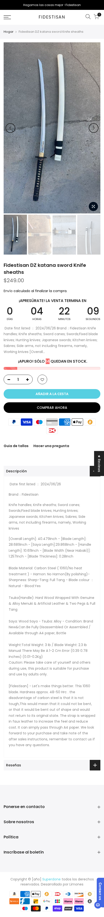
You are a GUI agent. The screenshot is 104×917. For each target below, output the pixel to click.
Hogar (9, 32)
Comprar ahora (52, 407)
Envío (9, 291)
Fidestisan (52, 17)
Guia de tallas (16, 445)
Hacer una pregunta (51, 445)
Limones (76, 884)
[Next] (93, 128)
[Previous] (10, 128)
